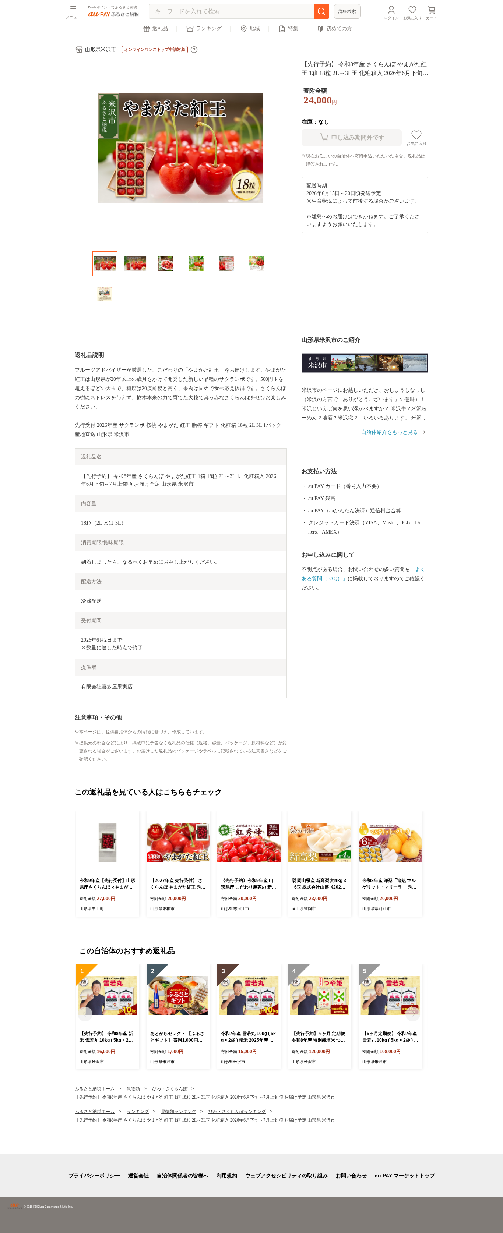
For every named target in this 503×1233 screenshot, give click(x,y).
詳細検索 (347, 11)
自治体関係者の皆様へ (182, 1176)
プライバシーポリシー (94, 1176)
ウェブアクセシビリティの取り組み (286, 1176)
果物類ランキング (178, 1111)
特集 (293, 28)
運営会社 (138, 1176)
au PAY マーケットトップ (405, 1176)
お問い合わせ (351, 1176)
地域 (255, 28)
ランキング (209, 28)
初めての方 (339, 28)
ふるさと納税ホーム (95, 1088)
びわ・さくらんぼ (169, 1088)
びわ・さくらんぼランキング (237, 1111)
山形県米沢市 (100, 49)
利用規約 (227, 1176)
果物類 (133, 1088)
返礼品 (160, 28)
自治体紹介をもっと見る (389, 432)
